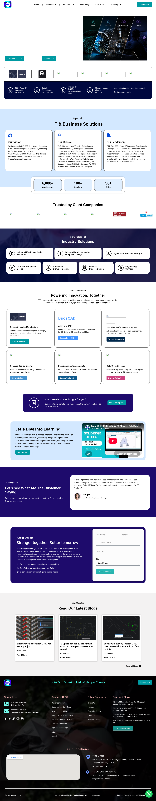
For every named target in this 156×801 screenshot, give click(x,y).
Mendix (55, 736)
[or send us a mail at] (6, 711)
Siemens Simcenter (59, 724)
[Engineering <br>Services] (121, 268)
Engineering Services (131, 267)
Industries (67, 4)
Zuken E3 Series (94, 711)
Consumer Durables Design (61, 267)
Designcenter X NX (59, 711)
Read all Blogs (132, 666)
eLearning (84, 4)
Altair (54, 732)
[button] (149, 794)
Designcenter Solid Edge (61, 707)
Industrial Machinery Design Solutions (30, 253)
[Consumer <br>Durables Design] (48, 268)
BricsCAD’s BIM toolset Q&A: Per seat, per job (34, 645)
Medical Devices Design (96, 267)
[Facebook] (13, 718)
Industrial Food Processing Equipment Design (77, 253)
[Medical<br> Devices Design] (84, 268)
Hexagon (91, 707)
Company (114, 4)
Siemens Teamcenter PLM (62, 719)
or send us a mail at (18, 710)
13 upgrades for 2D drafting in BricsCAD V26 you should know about (76, 646)
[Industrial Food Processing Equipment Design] (60, 253)
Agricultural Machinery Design (127, 253)
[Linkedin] (5, 718)
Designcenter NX (58, 703)
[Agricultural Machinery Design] (109, 253)
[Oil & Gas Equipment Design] (12, 268)
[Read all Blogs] (140, 666)
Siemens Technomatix (60, 728)
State (98, 559)
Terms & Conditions (13, 795)
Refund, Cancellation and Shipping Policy (134, 795)
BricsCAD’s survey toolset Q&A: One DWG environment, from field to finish (122, 646)
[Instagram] (18, 718)
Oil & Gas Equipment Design (26, 267)
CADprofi (91, 715)
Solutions (50, 4)
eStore (98, 4)
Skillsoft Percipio (94, 719)
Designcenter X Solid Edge (62, 715)
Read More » (22, 655)
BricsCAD (91, 703)
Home (36, 4)
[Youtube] (9, 718)
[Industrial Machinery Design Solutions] (12, 253)
